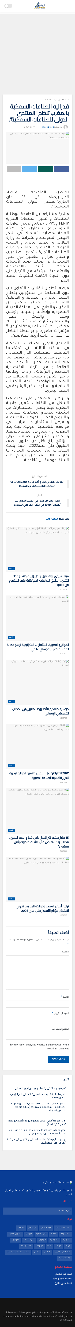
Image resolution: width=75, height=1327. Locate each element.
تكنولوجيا (15, 1240)
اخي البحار (32, 1228)
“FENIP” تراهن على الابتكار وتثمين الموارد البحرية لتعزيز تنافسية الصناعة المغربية (39, 775)
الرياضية (29, 1234)
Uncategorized (63, 1228)
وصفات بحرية (64, 1258)
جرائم (68, 1246)
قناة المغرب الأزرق (62, 1252)
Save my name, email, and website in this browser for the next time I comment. (39, 1047)
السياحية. (66, 1240)
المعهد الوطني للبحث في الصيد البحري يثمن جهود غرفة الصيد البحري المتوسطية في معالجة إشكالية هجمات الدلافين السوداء (38, 1107)
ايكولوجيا (42, 1240)
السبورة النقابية (15, 1234)
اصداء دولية (65, 1234)
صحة (49, 1246)
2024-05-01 (29, 127)
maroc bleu (48, 127)
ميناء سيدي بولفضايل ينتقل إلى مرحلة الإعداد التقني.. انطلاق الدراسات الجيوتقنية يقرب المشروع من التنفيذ (39, 580)
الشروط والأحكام (63, 1274)
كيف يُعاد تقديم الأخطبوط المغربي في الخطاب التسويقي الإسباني (40, 711)
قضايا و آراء (26, 1246)
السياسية (54, 1240)
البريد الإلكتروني (60, 1013)
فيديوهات (39, 1246)
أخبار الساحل (46, 1228)
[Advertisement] (37, 51)
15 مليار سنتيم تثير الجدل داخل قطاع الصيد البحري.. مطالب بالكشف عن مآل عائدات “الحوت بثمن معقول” (39, 842)
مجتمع (36, 1252)
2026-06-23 (63, 851)
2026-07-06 (63, 718)
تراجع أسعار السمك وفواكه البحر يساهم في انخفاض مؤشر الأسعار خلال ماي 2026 (42, 908)
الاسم (65, 996)
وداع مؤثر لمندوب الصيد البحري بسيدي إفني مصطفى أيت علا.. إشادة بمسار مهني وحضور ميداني (37, 1132)
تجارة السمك (28, 1240)
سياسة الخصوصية (62, 1279)
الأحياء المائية (41, 1234)
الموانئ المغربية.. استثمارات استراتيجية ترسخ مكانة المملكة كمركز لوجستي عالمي (38, 647)
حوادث (58, 1246)
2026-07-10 (63, 654)
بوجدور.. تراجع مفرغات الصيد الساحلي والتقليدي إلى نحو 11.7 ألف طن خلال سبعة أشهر (36, 1141)
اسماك (21, 1228)
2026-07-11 (63, 590)
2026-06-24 (63, 783)
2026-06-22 (63, 915)
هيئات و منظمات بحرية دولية (18, 1252)
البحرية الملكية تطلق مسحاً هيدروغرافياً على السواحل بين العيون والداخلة (38, 1096)
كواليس (47, 1252)
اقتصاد (48, 100)
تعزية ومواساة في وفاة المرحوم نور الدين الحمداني (40, 1088)
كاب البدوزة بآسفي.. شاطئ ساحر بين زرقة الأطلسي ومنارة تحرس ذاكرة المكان (37, 1122)
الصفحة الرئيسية (61, 100)
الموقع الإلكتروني (60, 1029)
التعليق (65, 952)
